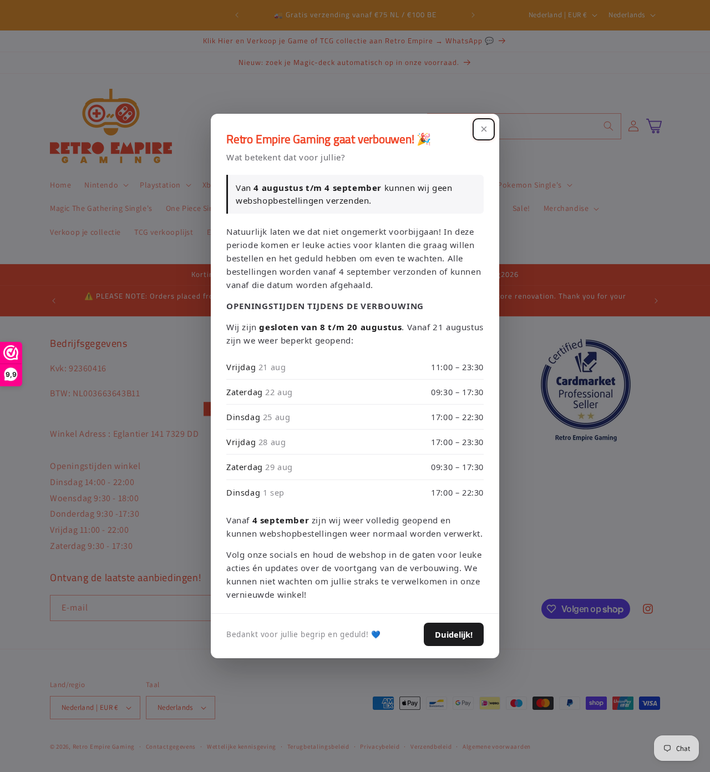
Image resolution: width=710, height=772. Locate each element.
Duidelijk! (454, 634)
